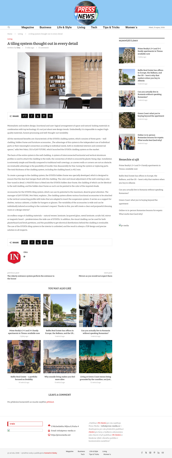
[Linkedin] (159, 453)
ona (18, 48)
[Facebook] (142, 453)
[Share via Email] (50, 116)
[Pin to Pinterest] (43, 116)
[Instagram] (150, 453)
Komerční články (50, 453)
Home (9, 34)
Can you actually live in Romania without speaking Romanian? (150, 94)
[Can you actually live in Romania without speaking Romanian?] (95, 310)
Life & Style (64, 27)
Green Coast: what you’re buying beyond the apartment (151, 114)
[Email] (163, 453)
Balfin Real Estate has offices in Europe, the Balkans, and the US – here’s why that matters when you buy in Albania (150, 75)
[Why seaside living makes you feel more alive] (59, 356)
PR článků (102, 423)
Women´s (131, 27)
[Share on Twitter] (37, 116)
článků (91, 432)
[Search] (8, 27)
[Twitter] (146, 453)
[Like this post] (25, 116)
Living (81, 27)
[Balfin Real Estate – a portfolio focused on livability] (24, 356)
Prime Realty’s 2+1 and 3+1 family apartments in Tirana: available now (150, 51)
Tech (94, 27)
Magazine (28, 27)
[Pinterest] (155, 453)
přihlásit (50, 402)
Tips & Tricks (111, 27)
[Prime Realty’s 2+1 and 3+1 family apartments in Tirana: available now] (24, 310)
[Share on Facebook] (31, 116)
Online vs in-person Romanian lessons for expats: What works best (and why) (151, 137)
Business (45, 27)
